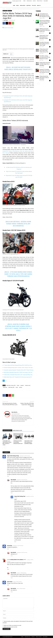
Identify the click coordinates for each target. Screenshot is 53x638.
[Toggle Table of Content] (10, 54)
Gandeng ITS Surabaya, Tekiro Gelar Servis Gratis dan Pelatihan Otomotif (45, 71)
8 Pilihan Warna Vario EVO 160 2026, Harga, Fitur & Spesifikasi (45, 64)
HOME (24, 0)
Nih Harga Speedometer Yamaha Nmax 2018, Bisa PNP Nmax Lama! (10, 404)
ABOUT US (39, 5)
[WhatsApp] (13, 23)
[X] (7, 23)
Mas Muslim (6, 20)
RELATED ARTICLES (7, 430)
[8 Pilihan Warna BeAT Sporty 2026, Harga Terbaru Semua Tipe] (37, 50)
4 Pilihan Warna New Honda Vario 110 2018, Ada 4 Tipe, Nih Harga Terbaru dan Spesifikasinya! (18, 274)
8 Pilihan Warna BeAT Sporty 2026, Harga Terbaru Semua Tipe (44, 50)
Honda (18, 385)
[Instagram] (45, 3)
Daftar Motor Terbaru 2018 (10, 385)
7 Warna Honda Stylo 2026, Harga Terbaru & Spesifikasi (44, 78)
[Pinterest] (10, 23)
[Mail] (47, 3)
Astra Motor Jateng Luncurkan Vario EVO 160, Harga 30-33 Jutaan (45, 57)
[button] (48, 5)
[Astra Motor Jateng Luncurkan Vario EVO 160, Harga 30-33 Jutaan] (37, 57)
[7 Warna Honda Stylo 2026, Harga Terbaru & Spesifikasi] (37, 77)
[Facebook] (43, 3)
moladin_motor (27, 385)
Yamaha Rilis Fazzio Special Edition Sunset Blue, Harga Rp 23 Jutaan (45, 15)
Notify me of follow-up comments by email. (12, 625)
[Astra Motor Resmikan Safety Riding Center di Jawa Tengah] (37, 43)
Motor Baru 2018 (11, 387)
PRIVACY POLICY (39, 0)
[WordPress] (17, 423)
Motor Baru (10, 10)
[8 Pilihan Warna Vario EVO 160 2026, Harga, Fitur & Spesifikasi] (37, 63)
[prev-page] (3, 447)
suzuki (17, 387)
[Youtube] (49, 3)
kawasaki (22, 385)
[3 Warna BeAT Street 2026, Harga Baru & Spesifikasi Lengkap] (29, 436)
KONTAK (34, 0)
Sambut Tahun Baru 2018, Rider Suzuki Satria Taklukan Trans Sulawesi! (27, 405)
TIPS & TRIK (34, 5)
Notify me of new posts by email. (10, 626)
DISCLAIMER (46, 0)
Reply (8, 476)
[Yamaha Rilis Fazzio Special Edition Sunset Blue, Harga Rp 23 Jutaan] (7, 436)
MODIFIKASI (28, 5)
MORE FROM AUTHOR (17, 430)
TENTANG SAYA (29, 0)
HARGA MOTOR (22, 5)
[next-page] (5, 447)
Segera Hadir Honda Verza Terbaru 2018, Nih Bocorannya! (18, 224)
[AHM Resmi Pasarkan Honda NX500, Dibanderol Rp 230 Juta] (18, 436)
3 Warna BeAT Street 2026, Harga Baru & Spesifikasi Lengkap (28, 442)
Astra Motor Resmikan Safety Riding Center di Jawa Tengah (44, 44)
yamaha (20, 387)
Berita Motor (8, 8)
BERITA (17, 5)
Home (4, 8)
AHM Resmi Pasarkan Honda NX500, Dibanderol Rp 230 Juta (17, 442)
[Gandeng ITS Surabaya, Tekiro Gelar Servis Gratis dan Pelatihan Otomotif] (37, 70)
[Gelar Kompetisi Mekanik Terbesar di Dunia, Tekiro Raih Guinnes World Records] (37, 21)
